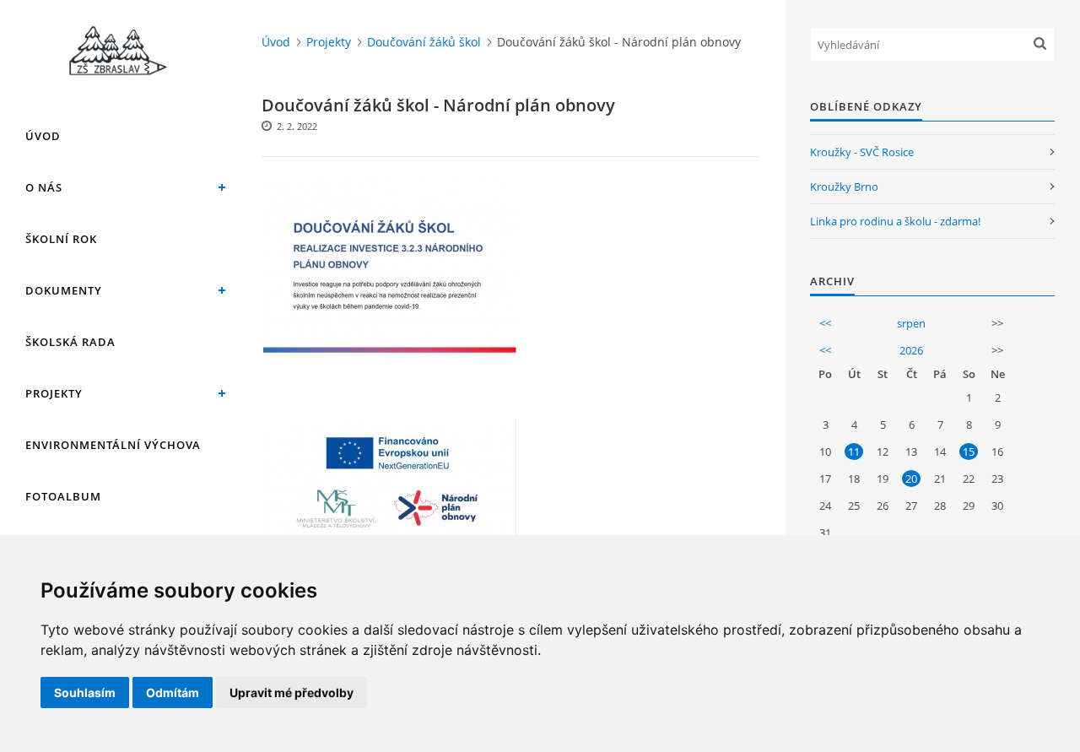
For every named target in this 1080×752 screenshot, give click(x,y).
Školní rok (61, 238)
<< (825, 323)
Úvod (43, 135)
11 (854, 451)
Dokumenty (63, 290)
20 (911, 478)
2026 (911, 350)
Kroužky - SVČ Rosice (862, 152)
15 (969, 451)
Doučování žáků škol (424, 42)
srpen (911, 323)
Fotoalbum (63, 496)
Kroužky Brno (844, 186)
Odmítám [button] (172, 692)
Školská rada (70, 341)
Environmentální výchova (113, 444)
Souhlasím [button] (85, 692)
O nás (43, 187)
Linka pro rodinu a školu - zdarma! (895, 221)
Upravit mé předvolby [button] (292, 692)
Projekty (54, 393)
